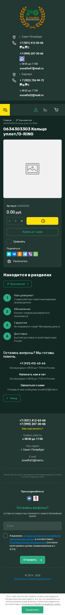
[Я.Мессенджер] (9, 254)
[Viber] (30, 254)
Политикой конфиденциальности (28, 542)
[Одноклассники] (19, 254)
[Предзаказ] (42, 221)
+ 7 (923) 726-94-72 (32, 80)
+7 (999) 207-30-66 (31, 53)
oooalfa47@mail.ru (32, 68)
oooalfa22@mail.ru (32, 95)
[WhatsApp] (35, 254)
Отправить (30, 559)
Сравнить (19, 241)
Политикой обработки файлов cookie (41, 604)
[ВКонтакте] (14, 254)
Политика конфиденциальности (32, 578)
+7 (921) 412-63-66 (31, 42)
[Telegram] (25, 254)
